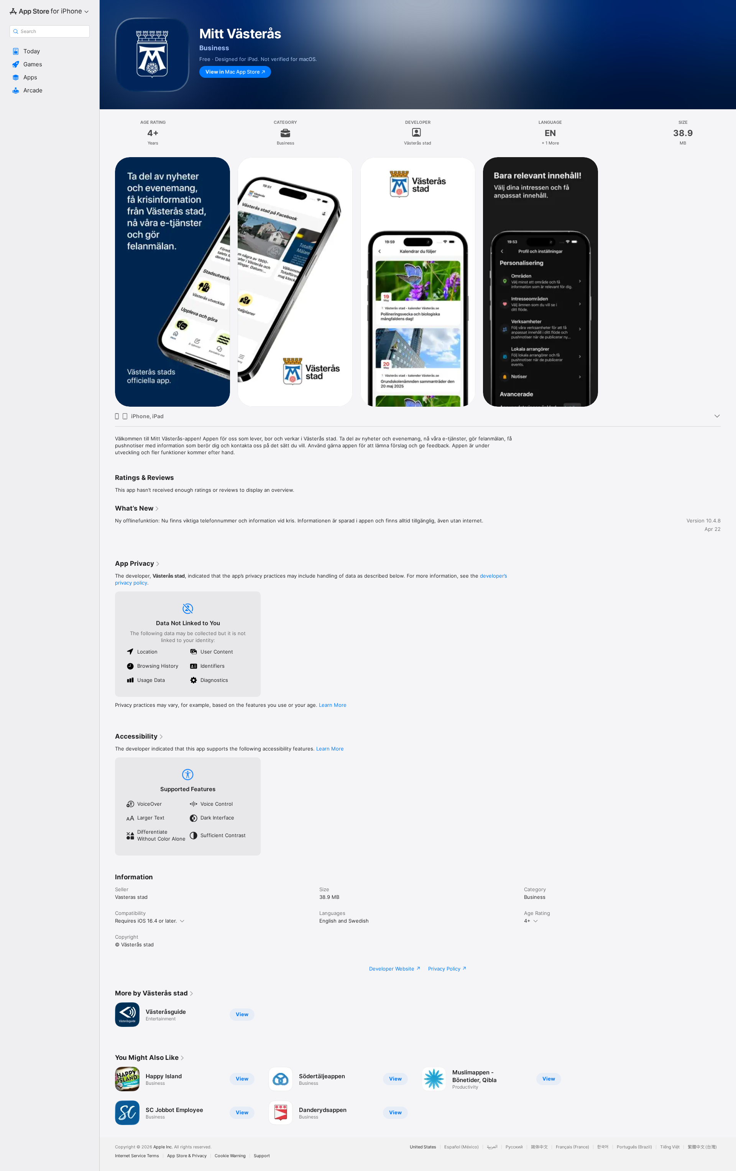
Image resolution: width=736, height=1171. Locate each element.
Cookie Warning (230, 1156)
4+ (527, 921)
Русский (514, 1147)
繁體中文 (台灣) (702, 1147)
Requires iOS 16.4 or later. (146, 921)
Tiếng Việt (670, 1147)
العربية (492, 1147)
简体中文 (539, 1147)
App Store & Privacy (187, 1156)
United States (423, 1147)
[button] (49, 51)
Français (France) (572, 1147)
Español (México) (461, 1147)
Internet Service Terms (137, 1156)
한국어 (603, 1147)
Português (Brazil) (634, 1147)
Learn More (333, 705)
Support (262, 1156)
